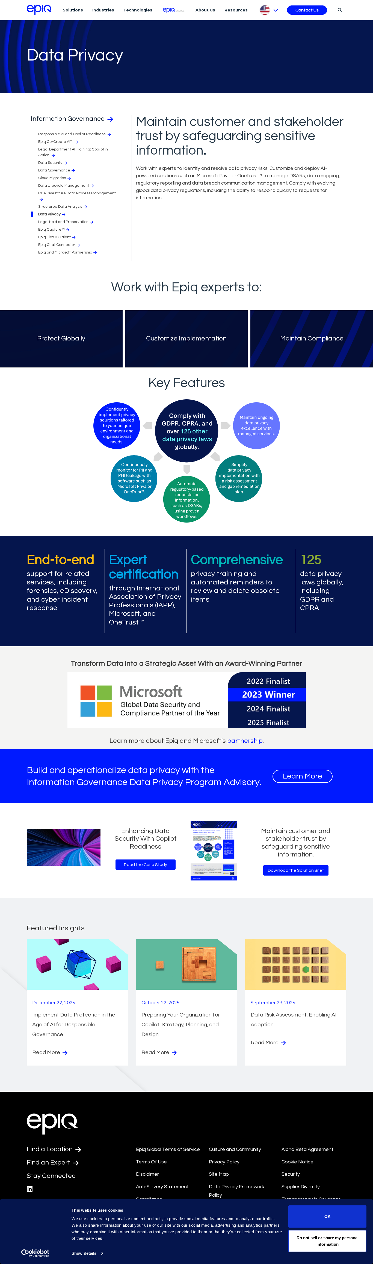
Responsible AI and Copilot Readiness (72, 134)
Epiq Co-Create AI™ (55, 142)
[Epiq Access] (174, 10)
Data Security (50, 163)
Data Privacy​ (49, 214)
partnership (245, 740)
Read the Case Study (145, 864)
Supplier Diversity (301, 1186)
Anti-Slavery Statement (162, 1186)
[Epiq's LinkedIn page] (29, 1189)
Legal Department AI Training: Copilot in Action (73, 152)
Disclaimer (147, 1174)
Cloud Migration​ (52, 178)
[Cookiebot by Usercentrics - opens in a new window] (35, 1253)
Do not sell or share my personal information (328, 1240)
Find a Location (50, 1149)
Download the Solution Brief (296, 870)
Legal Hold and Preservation (63, 222)
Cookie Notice (297, 1162)
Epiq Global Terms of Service (168, 1149)
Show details (84, 1253)
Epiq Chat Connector (56, 245)
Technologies (137, 10)
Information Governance (68, 118)
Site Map (219, 1174)
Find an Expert (49, 1162)
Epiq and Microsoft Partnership (65, 252)
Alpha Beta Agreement (307, 1149)
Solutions (73, 10)
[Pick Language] (268, 10)
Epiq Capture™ (51, 229)
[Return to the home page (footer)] (39, 10)
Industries (103, 10)
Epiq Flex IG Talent (54, 237)
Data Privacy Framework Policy (236, 1191)
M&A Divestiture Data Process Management (77, 193)
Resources (236, 10)
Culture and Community (235, 1149)
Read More (46, 1052)
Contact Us (307, 10)
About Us (205, 10)
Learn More (302, 776)
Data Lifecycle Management (63, 186)
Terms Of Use (151, 1162)
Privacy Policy (224, 1162)
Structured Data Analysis (60, 207)
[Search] (339, 10)
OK (327, 1216)
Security (291, 1174)
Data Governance (54, 170)
